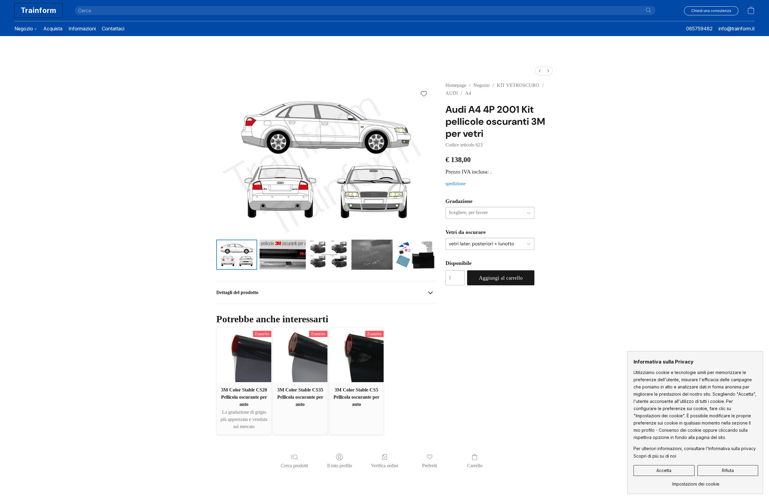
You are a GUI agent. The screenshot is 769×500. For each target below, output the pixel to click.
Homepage (455, 85)
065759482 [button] (699, 29)
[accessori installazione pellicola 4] (415, 255)
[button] (38, 10)
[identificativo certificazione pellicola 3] (371, 255)
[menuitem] (540, 70)
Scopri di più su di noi (655, 456)
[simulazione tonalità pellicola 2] (328, 255)
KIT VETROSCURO (518, 85)
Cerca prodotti (294, 465)
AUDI (451, 93)
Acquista (52, 29)
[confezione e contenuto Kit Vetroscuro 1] (283, 255)
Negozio (24, 29)
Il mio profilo (339, 465)
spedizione (455, 183)
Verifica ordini (384, 465)
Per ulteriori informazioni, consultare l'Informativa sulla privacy (695, 448)
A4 (468, 93)
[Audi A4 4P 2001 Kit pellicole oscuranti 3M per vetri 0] (236, 255)
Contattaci (113, 29)
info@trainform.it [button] (737, 29)
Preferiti (429, 465)
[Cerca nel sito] (648, 10)
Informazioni (82, 29)
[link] (696, 482)
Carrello (474, 465)
